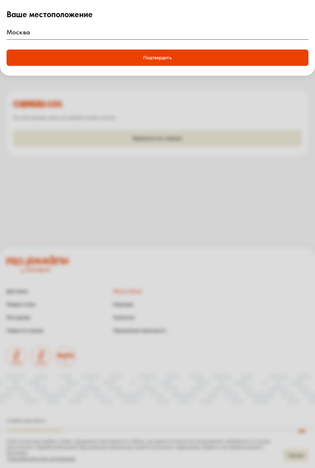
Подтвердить (157, 58)
